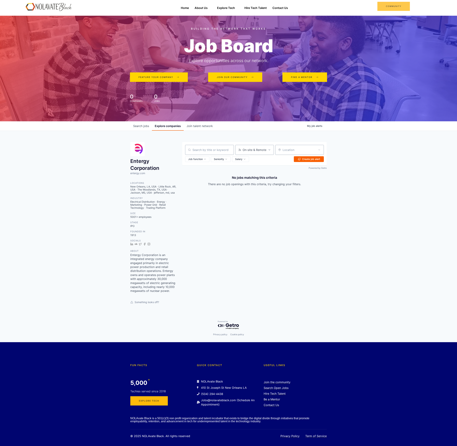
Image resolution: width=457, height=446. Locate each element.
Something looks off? (147, 302)
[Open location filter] (319, 150)
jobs (141, 126)
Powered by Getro (318, 168)
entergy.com (137, 173)
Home (185, 8)
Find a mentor (301, 77)
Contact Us (280, 8)
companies (168, 126)
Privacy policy (220, 334)
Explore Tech (226, 8)
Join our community (232, 77)
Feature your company (156, 77)
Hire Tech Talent (255, 8)
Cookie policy (237, 334)
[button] (197, 159)
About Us (201, 8)
